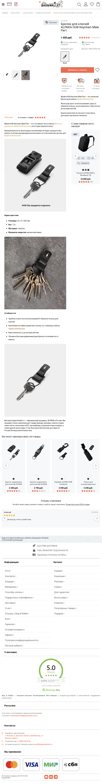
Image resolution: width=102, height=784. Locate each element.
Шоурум (9, 581)
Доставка (10, 603)
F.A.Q (7, 571)
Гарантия (10, 624)
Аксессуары (15, 13)
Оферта (9, 635)
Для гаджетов (61, 592)
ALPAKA (64, 21)
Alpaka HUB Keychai (16, 329)
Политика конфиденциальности (21, 640)
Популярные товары (65, 608)
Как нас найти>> (11, 738)
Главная (5, 13)
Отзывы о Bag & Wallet (16, 613)
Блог (7, 619)
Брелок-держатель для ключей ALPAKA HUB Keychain (13, 483)
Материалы (11, 587)
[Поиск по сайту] (79, 5)
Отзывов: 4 (95, 38)
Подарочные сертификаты (19, 597)
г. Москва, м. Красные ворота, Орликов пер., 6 (24, 736)
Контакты (10, 576)
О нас (8, 608)
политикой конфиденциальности (24, 716)
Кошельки (59, 576)
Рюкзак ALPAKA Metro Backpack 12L (85, 174)
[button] (3, 75)
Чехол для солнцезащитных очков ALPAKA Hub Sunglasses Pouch (88, 483)
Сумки (57, 587)
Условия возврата (14, 629)
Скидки (58, 571)
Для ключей (28, 13)
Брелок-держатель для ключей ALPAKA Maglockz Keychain (38, 483)
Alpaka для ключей (43, 13)
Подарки (59, 613)
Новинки (59, 603)
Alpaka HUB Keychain (85, 99)
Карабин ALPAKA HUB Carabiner (63, 483)
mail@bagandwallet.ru (43, 744)
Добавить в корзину (77, 70)
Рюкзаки (58, 581)
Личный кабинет (14, 645)
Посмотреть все (78, 504)
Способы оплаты (14, 592)
